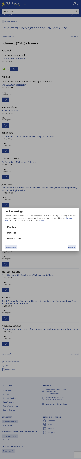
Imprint (41, 220)
